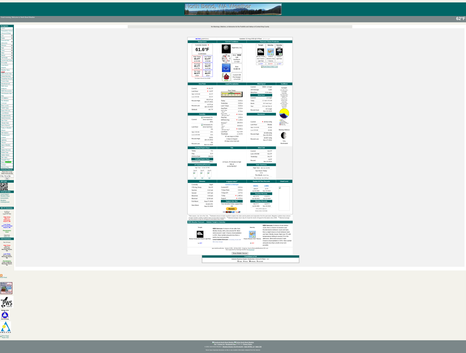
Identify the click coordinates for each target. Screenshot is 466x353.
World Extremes (6, 118)
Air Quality (4, 62)
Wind (2, 53)
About (3, 162)
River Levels (5, 105)
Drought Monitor (6, 115)
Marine (3, 55)
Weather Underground (4, 201)
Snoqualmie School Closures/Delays (6, 32)
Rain (2, 48)
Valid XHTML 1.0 (249, 346)
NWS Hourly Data (6, 73)
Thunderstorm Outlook (5, 136)
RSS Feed (3, 277)
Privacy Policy (247, 344)
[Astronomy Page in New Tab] (284, 118)
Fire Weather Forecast (5, 102)
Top (215, 344)
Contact (3, 164)
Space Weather (5, 145)
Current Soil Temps (6, 60)
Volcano (3, 142)
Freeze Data (5, 81)
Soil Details (4, 57)
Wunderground (5, 83)
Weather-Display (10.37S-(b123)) (233, 346)
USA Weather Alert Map (6, 94)
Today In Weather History (6, 129)
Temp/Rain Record (6, 78)
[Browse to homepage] (233, 14)
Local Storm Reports (4, 66)
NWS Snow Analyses (4, 87)
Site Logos (4, 157)
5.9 (202, 178)
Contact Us (221, 344)
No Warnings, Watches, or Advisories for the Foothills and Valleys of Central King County (240, 27)
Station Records (6, 150)
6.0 (209, 178)
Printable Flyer (5, 159)
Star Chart (4, 120)
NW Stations (4, 132)
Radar (3, 38)
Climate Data (5, 123)
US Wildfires (4, 98)
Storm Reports (5, 125)
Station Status (5, 155)
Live (2, 35)
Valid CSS (258, 346)
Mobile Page (4, 152)
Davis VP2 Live (5, 110)
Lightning (3, 140)
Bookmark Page (231, 344)
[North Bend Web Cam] (269, 67)
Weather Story (5, 70)
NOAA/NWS (4, 198)
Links (2, 147)
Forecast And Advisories (5, 42)
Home (3, 28)
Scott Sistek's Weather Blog (4, 195)
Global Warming (6, 76)
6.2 (195, 178)
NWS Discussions (6, 91)
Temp (2, 50)
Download (251, 249)
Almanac (3, 45)
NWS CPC (7, 236)
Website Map (5, 167)
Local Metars (5, 113)
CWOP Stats (5, 108)
